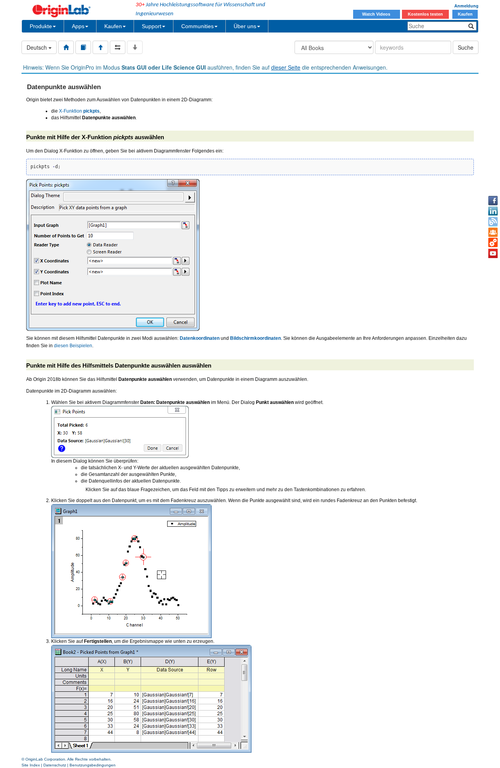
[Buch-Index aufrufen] (83, 47)
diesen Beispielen (73, 345)
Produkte (41, 26)
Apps (78, 26)
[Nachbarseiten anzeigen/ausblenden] (117, 47)
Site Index (30, 765)
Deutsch (37, 47)
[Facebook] (493, 201)
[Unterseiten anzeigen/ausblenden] (135, 47)
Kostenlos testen (425, 14)
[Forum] (493, 232)
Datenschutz (54, 765)
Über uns (245, 26)
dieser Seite (285, 67)
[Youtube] (493, 253)
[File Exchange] (493, 243)
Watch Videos (376, 14)
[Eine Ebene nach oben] (100, 47)
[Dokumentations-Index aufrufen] (66, 47)
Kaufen (465, 14)
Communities (197, 26)
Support (151, 26)
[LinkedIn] (493, 211)
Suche (465, 47)
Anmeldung (466, 6)
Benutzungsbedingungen (93, 765)
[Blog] (493, 222)
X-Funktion (79, 111)
